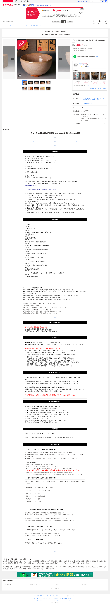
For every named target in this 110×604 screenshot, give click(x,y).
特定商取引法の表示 (40, 600)
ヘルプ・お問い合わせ (69, 600)
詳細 (97, 56)
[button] (89, 124)
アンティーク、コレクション (18, 26)
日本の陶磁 (35, 26)
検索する (63, 21)
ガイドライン (75, 598)
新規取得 (33, 4)
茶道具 (43, 26)
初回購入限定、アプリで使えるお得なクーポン (40, 5)
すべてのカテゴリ (56, 21)
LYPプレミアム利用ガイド (65, 598)
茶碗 (48, 26)
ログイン (25, 5)
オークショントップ (6, 26)
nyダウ (103, 1)
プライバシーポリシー (36, 598)
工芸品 (27, 26)
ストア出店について (50, 600)
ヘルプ (86, 1)
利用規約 (56, 598)
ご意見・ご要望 (59, 600)
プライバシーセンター (48, 598)
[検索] (106, 1)
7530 (88, 66)
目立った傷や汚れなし (87, 103)
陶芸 (31, 26)
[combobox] (27, 21)
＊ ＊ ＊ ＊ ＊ (82, 65)
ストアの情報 (91, 88)
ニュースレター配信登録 (100, 88)
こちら (89, 85)
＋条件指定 (70, 21)
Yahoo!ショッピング (61, 595)
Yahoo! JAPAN (80, 1)
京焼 (40, 26)
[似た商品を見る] (19, 75)
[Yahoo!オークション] (12, 4)
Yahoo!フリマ (50, 595)
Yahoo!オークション (39, 595)
